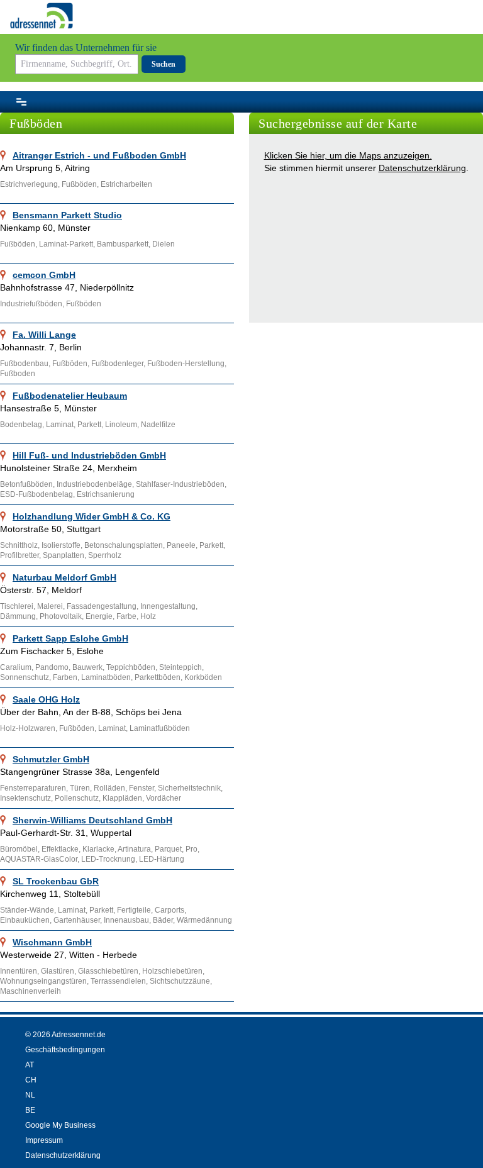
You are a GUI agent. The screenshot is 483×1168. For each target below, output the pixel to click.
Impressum (44, 1140)
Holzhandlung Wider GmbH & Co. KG (91, 516)
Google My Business (60, 1125)
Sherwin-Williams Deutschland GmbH (92, 820)
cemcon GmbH (44, 275)
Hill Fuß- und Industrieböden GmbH (89, 455)
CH (30, 1080)
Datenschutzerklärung (422, 168)
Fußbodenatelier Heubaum (70, 396)
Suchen (163, 64)
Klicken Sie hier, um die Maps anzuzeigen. (348, 155)
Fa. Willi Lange (44, 335)
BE (30, 1110)
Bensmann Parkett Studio (67, 215)
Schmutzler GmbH (51, 759)
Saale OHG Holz (46, 699)
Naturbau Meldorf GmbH (64, 577)
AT (29, 1064)
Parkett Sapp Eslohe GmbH (70, 638)
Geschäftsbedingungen (65, 1049)
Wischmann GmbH (52, 942)
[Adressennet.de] (41, 16)
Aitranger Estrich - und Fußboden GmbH (99, 155)
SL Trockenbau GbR (56, 881)
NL (30, 1095)
